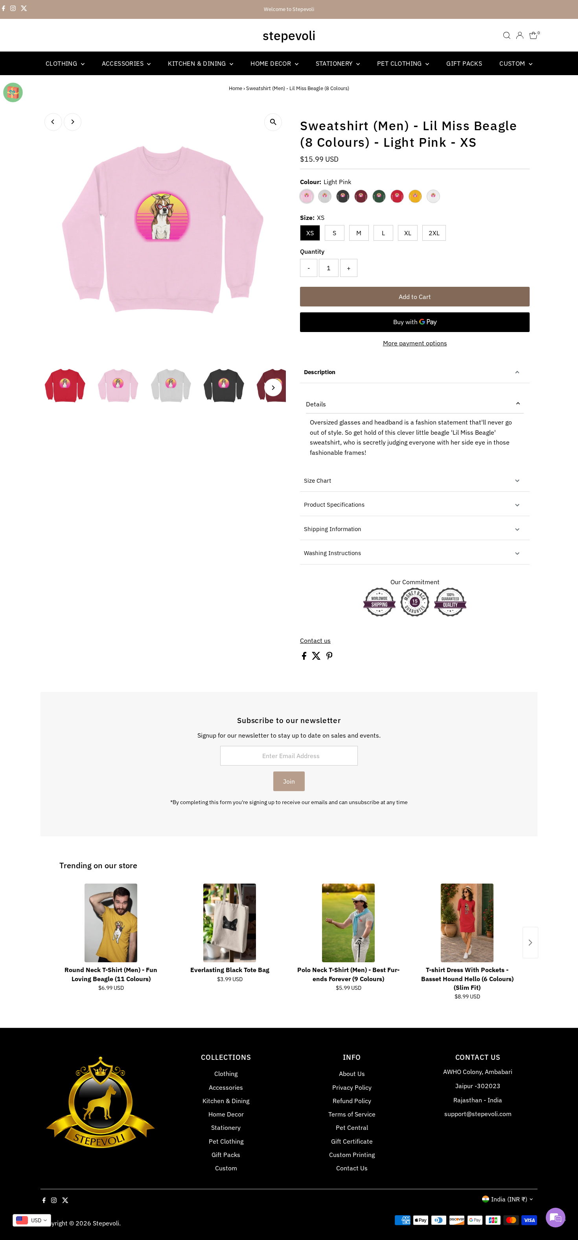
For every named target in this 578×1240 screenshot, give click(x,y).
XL (407, 233)
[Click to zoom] (273, 122)
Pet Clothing (400, 63)
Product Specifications (334, 504)
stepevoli (289, 35)
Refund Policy (352, 1101)
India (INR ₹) (509, 1199)
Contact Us (352, 1168)
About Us (352, 1074)
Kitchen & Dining (198, 63)
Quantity (312, 251)
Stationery (335, 63)
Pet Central (352, 1127)
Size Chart (317, 480)
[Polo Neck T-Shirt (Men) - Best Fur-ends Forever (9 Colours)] (348, 923)
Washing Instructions (332, 553)
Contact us (315, 640)
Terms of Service (352, 1114)
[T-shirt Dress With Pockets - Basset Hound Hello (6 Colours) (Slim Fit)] (467, 923)
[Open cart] (533, 35)
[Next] (72, 122)
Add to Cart (415, 297)
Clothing (62, 63)
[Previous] (53, 122)
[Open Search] (506, 35)
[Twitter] (24, 9)
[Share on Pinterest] (329, 657)
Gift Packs (464, 63)
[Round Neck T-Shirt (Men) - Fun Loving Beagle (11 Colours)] (111, 923)
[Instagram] (13, 9)
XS (310, 233)
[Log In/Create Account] (519, 35)
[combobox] (32, 1220)
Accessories (123, 63)
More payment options (415, 343)
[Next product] (530, 942)
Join (289, 781)
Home (235, 88)
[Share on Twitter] (317, 657)
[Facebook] (3, 9)
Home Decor (271, 63)
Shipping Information (332, 529)
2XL (434, 233)
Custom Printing (352, 1155)
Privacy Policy (352, 1087)
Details (316, 404)
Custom (513, 63)
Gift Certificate (352, 1141)
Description (319, 372)
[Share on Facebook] (305, 657)
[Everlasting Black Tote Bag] (230, 923)
